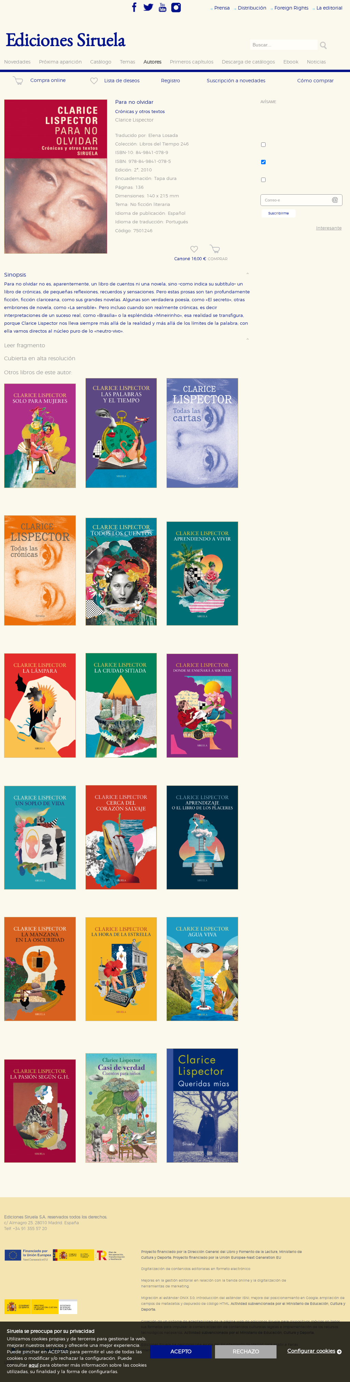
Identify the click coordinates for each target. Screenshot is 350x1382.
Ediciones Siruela (65, 39)
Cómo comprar (315, 80)
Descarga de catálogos (248, 62)
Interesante (329, 228)
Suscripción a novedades (236, 80)
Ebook (290, 62)
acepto (181, 1351)
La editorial (329, 8)
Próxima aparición (60, 62)
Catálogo (100, 62)
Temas (127, 62)
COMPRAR (218, 259)
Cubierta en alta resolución (40, 358)
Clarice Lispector (134, 120)
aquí (33, 1365)
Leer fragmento (24, 345)
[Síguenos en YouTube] (162, 12)
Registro (170, 80)
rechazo (246, 1351)
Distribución (252, 8)
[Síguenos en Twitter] (148, 12)
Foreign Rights (291, 8)
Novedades (17, 62)
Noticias (316, 62)
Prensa (222, 8)
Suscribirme (278, 213)
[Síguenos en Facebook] (134, 12)
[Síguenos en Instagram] (176, 12)
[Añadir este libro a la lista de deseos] (194, 249)
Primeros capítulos (191, 62)
